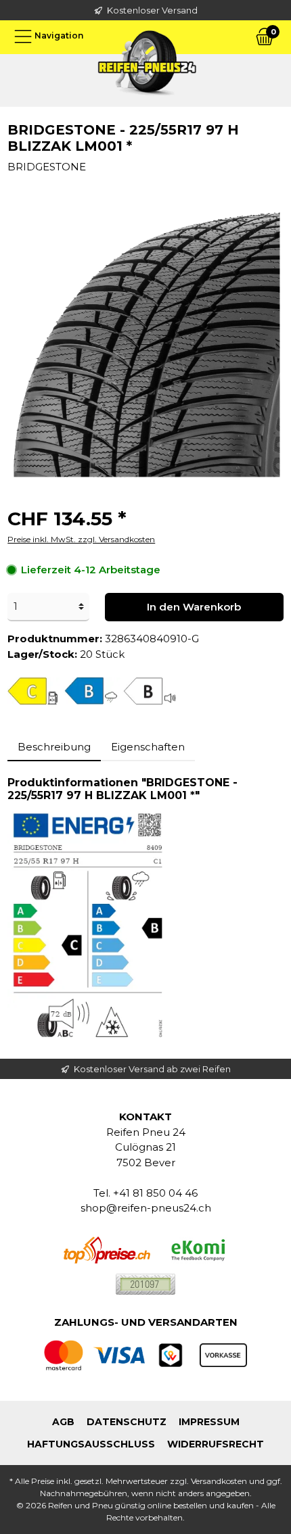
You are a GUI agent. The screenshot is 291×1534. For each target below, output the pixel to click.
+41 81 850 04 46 (155, 1193)
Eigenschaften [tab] (148, 746)
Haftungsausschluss (91, 1444)
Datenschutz (126, 1422)
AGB (63, 1422)
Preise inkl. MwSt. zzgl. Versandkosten (81, 539)
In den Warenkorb (194, 606)
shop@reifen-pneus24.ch (146, 1207)
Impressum (209, 1422)
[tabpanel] (145, 910)
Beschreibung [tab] (54, 746)
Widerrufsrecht (215, 1444)
